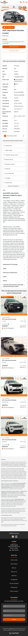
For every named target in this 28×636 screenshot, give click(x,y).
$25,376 (5, 405)
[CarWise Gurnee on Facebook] (12, 536)
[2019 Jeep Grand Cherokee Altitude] (14, 347)
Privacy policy (14, 587)
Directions (14, 575)
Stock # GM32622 (5, 437)
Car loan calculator (14, 583)
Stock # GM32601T (6, 398)
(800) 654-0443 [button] (15, 550)
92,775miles (23, 362)
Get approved (14, 579)
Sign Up (14, 619)
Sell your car (14, 571)
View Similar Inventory (14, 50)
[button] (20, 2)
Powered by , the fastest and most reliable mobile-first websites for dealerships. (14, 629)
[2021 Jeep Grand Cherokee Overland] (14, 426)
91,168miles (23, 402)
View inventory (14, 564)
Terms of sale (14, 560)
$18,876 (5, 365)
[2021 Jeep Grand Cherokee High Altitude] (14, 386)
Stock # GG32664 (5, 358)
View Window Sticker (12, 136)
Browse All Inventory (14, 46)
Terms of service (14, 591)
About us (14, 567)
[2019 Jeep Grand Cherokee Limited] (14, 306)
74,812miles (23, 441)
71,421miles (23, 321)
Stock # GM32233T (6, 317)
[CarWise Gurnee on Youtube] (15, 536)
